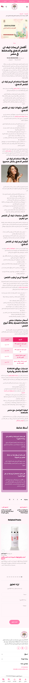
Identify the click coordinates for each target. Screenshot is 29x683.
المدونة (21, 14)
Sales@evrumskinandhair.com (20, 669)
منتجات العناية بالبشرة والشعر (21, 117)
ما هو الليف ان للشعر (10, 249)
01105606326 (24, 667)
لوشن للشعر (8, 151)
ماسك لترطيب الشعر (23, 287)
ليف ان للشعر (16, 89)
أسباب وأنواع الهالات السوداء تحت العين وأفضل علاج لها (13, 558)
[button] (25, 550)
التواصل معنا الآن (20, 421)
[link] (21, 499)
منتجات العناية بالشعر (13, 376)
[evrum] (14, 7)
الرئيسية (26, 14)
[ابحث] (6, 6)
